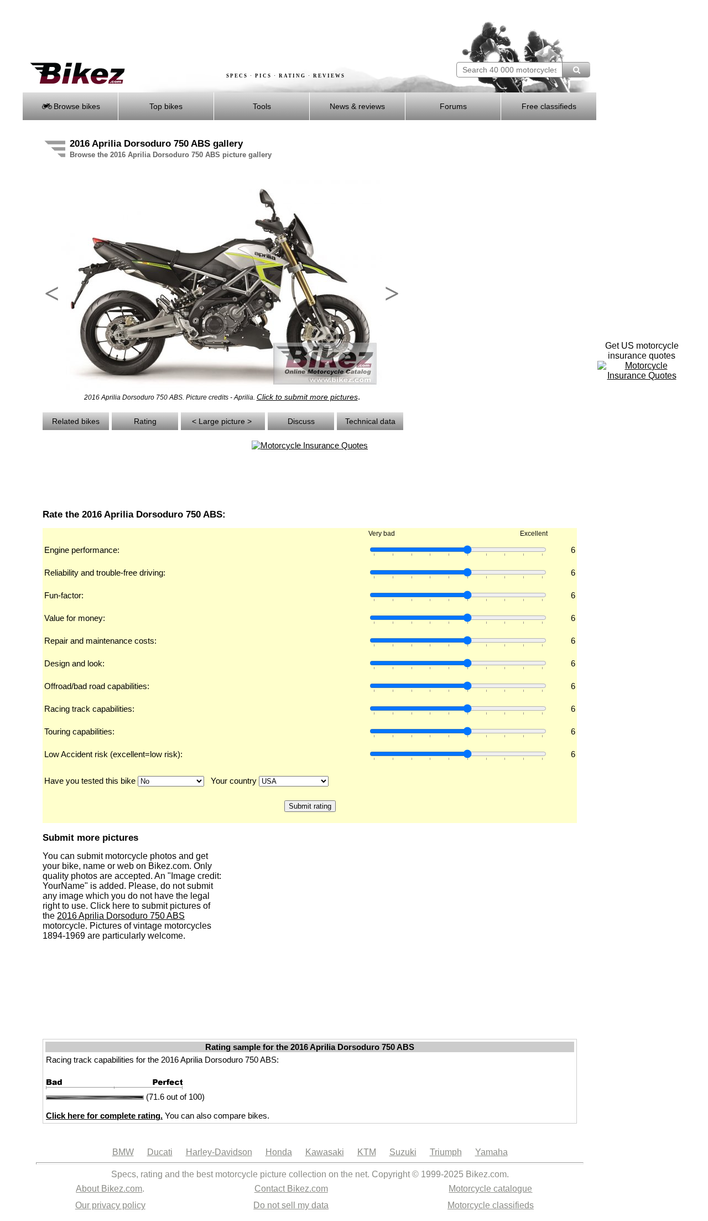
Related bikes (76, 421)
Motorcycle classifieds (490, 1205)
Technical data (370, 421)
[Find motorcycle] (576, 69)
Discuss (301, 421)
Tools (262, 106)
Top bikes (166, 106)
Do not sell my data (291, 1205)
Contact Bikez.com (291, 1188)
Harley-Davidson (219, 1152)
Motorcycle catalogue (490, 1188)
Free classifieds (549, 106)
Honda (279, 1152)
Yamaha (491, 1152)
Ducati (160, 1152)
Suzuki (403, 1152)
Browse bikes (75, 106)
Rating (145, 421)
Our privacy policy (110, 1205)
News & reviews (357, 106)
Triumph (446, 1152)
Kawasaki (324, 1152)
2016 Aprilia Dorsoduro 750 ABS (121, 915)
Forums (453, 106)
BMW (123, 1152)
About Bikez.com (109, 1188)
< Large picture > (223, 421)
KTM (366, 1152)
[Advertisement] (223, 31)
